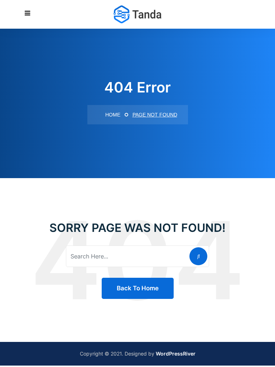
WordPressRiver (176, 354)
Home (112, 115)
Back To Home (138, 288)
